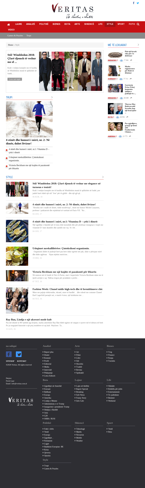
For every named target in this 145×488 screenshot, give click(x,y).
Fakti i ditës (49, 429)
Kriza (46, 450)
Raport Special (82, 389)
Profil (46, 361)
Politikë (43, 24)
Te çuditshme (113, 395)
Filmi (78, 355)
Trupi (28, 35)
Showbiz (79, 364)
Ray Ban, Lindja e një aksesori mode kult (29, 319)
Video (11, 30)
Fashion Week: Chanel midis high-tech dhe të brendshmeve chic (68, 289)
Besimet (111, 398)
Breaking (112, 60)
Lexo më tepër (15, 79)
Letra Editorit (49, 376)
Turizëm (111, 361)
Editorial (47, 364)
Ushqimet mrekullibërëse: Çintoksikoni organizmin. (26, 159)
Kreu (8, 24)
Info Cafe (80, 401)
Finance (111, 355)
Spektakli (80, 373)
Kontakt (21, 361)
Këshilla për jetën (115, 389)
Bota (67, 24)
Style (110, 24)
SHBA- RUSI (49, 419)
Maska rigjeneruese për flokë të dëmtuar (130, 69)
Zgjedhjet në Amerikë (53, 386)
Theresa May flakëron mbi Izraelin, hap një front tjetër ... (130, 108)
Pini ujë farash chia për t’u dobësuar (131, 53)
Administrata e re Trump (54, 404)
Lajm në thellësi (82, 386)
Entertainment (114, 392)
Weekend (111, 401)
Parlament (48, 441)
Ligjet (46, 444)
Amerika (111, 136)
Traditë (79, 367)
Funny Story (81, 398)
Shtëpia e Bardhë (51, 410)
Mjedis (79, 432)
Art (77, 352)
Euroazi (47, 389)
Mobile (79, 438)
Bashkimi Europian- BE (53, 447)
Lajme (18, 24)
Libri (78, 358)
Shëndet (112, 79)
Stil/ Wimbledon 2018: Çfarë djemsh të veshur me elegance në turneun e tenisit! (67, 185)
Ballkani (47, 392)
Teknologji (80, 429)
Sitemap (10, 361)
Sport (121, 24)
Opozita (47, 456)
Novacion (80, 435)
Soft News (80, 395)
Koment (47, 358)
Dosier (46, 355)
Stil (77, 361)
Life (100, 24)
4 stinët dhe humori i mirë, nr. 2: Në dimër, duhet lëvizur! (28, 141)
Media (46, 367)
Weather (79, 441)
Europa (47, 395)
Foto (132, 24)
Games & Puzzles (15, 35)
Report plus (48, 352)
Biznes (56, 24)
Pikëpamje (48, 373)
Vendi (46, 432)
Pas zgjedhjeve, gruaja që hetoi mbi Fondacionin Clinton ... (131, 127)
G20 (46, 416)
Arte (77, 24)
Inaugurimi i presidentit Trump (56, 407)
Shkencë (89, 24)
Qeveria (47, 453)
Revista (79, 370)
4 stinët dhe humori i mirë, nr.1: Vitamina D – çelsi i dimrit (29, 151)
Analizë (30, 24)
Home (10, 45)
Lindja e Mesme (50, 401)
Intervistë (48, 370)
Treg (110, 352)
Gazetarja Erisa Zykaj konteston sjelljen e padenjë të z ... (130, 89)
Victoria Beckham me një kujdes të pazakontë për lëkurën (29, 167)
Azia (46, 413)
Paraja (110, 358)
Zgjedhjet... (49, 438)
